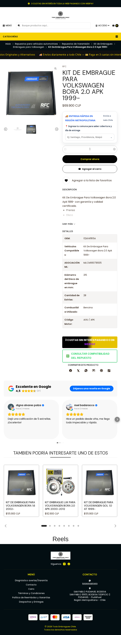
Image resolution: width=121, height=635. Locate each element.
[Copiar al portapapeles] (109, 371)
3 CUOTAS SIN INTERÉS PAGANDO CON (90, 342)
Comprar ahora (90, 159)
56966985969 (90, 583)
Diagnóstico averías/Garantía (31, 580)
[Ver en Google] (11, 407)
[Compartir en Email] (93, 371)
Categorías (10, 36)
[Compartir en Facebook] (70, 371)
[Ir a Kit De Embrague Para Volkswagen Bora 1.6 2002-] (21, 482)
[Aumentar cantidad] (114, 149)
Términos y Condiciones (31, 593)
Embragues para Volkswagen (28, 47)
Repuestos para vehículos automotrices (36, 44)
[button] (3, 419)
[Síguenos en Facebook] (68, 564)
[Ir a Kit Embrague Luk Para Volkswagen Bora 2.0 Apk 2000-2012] (60, 482)
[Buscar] (19, 25)
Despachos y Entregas (31, 601)
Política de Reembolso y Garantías (31, 597)
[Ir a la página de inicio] (60, 15)
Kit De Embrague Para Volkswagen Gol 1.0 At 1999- (98, 506)
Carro (31, 589)
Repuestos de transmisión (76, 44)
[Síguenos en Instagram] (64, 564)
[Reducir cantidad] (65, 149)
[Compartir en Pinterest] (101, 371)
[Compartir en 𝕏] (78, 371)
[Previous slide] (6, 129)
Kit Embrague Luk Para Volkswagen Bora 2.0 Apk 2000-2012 (60, 506)
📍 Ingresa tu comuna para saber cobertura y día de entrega (88, 128)
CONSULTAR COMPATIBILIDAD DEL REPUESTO (90, 355)
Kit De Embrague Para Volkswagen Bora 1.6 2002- (20, 506)
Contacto (31, 584)
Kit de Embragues (103, 44)
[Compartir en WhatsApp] (86, 371)
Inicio (8, 44)
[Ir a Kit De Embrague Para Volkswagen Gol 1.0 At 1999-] (99, 482)
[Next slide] (56, 129)
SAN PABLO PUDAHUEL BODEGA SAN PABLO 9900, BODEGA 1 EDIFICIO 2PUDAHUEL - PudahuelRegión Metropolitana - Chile (90, 596)
